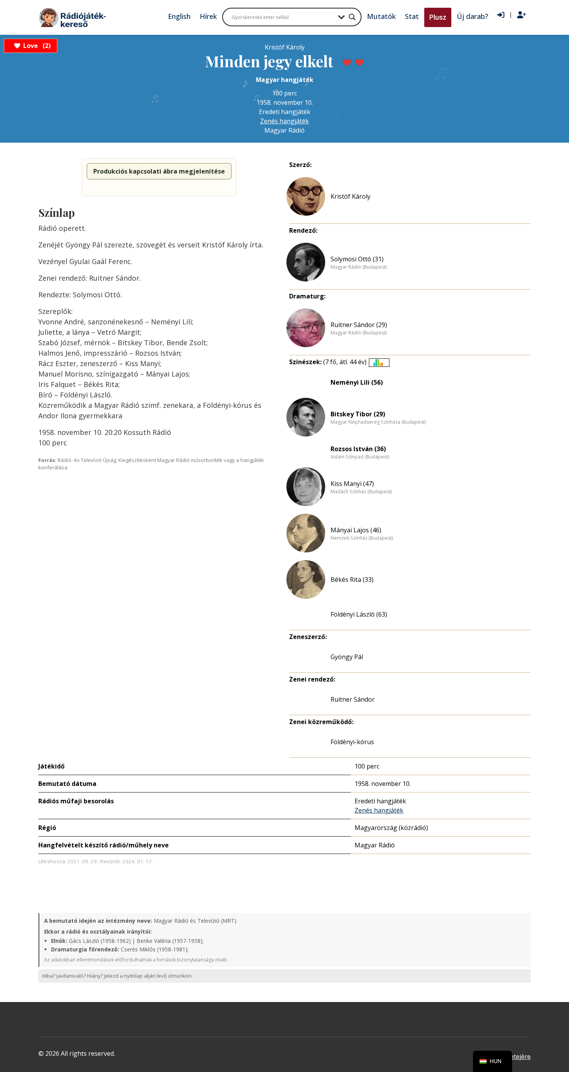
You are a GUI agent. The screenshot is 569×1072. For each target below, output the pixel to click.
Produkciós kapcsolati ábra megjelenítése (159, 171)
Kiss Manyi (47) (352, 483)
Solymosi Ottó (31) (357, 259)
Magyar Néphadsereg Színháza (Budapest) (378, 422)
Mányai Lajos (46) (356, 530)
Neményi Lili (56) (357, 382)
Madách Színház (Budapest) (361, 491)
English (179, 16)
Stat (412, 16)
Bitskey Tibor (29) (358, 414)
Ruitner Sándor (353, 699)
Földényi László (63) (359, 614)
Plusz (437, 17)
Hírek (208, 16)
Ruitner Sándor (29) (359, 324)
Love (35, 45)
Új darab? (472, 16)
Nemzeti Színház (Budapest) (362, 538)
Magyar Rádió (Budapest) (359, 267)
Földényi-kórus (352, 742)
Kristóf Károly (350, 196)
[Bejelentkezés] (501, 15)
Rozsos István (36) (358, 449)
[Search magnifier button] (352, 17)
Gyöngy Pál (347, 657)
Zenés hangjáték (284, 121)
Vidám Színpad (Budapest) (360, 457)
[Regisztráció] (521, 15)
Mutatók (381, 16)
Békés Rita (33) (352, 579)
